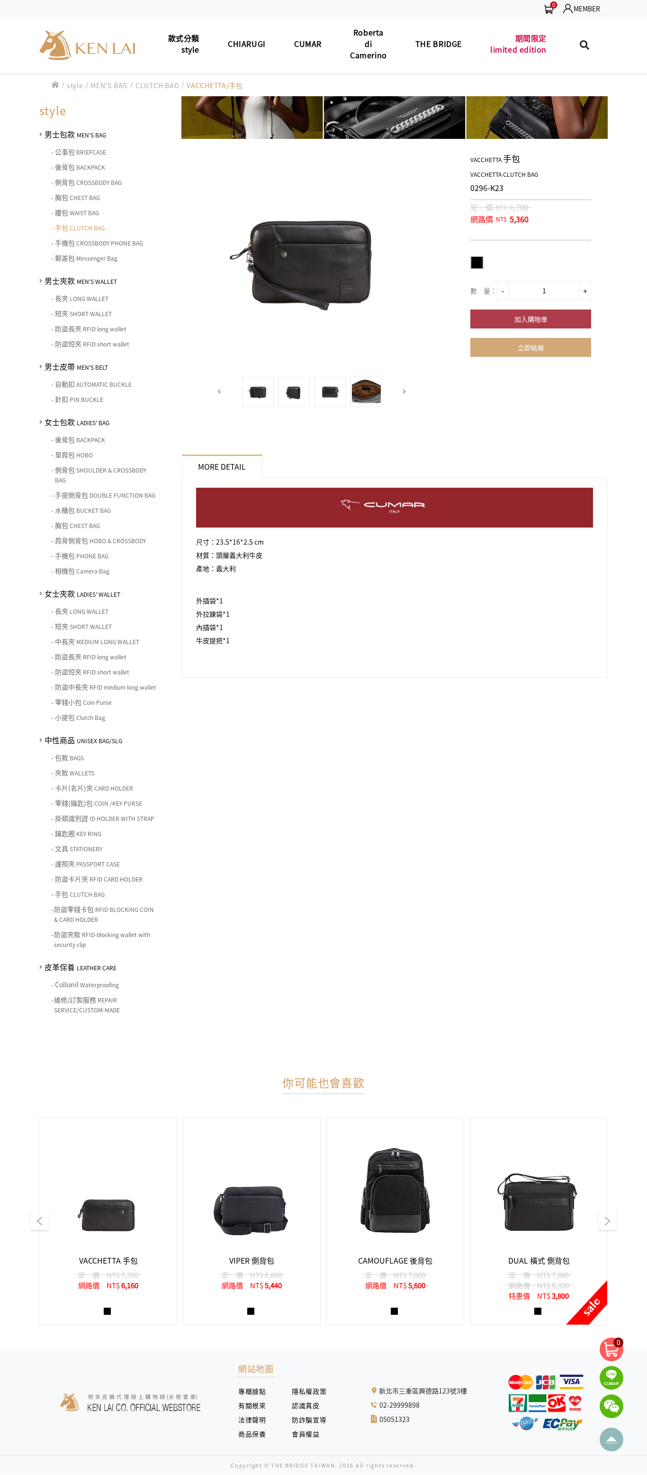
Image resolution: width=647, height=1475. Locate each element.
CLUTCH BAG (157, 85)
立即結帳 (531, 347)
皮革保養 (81, 967)
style (75, 85)
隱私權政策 (305, 1391)
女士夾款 (82, 593)
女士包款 (77, 422)
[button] (219, 392)
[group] (108, 1221)
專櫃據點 (252, 1391)
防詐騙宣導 (309, 1419)
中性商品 (83, 740)
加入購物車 (531, 319)
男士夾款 (81, 280)
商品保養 (255, 1434)
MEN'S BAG (109, 85)
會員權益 (309, 1434)
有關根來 (255, 1405)
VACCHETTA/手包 (215, 85)
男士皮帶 (76, 366)
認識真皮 (309, 1405)
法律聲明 (255, 1419)
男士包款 (75, 134)
